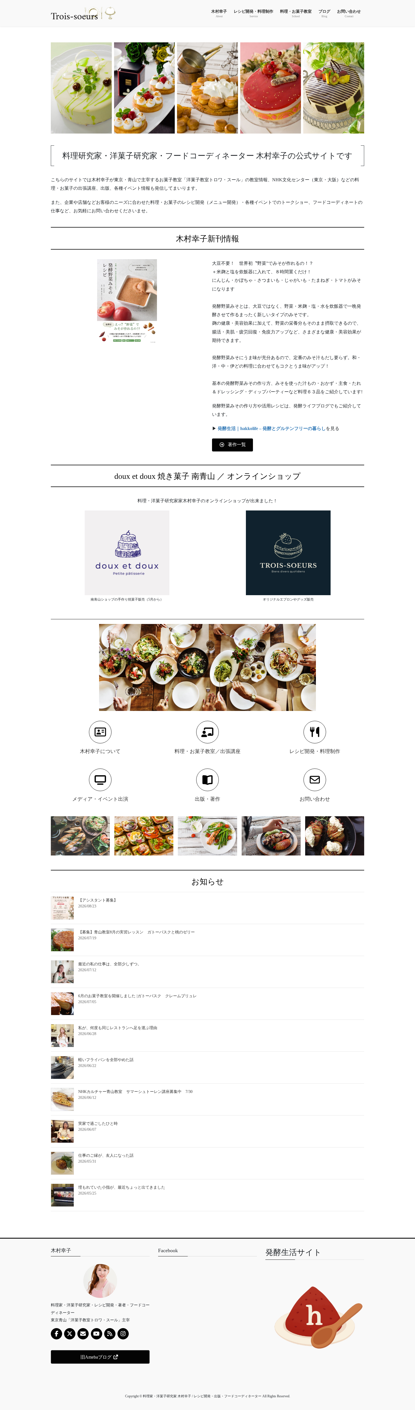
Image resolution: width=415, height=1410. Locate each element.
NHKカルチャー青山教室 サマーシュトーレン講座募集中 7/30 (135, 1092)
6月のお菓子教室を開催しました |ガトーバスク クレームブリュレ (137, 996)
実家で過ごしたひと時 (98, 1123)
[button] (232, 444)
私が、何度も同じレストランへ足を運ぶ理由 (117, 1028)
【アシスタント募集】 (98, 900)
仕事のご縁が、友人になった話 (106, 1155)
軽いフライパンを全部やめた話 (106, 1060)
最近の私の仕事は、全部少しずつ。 (109, 964)
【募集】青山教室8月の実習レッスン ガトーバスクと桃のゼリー (136, 932)
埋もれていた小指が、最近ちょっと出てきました (121, 1187)
